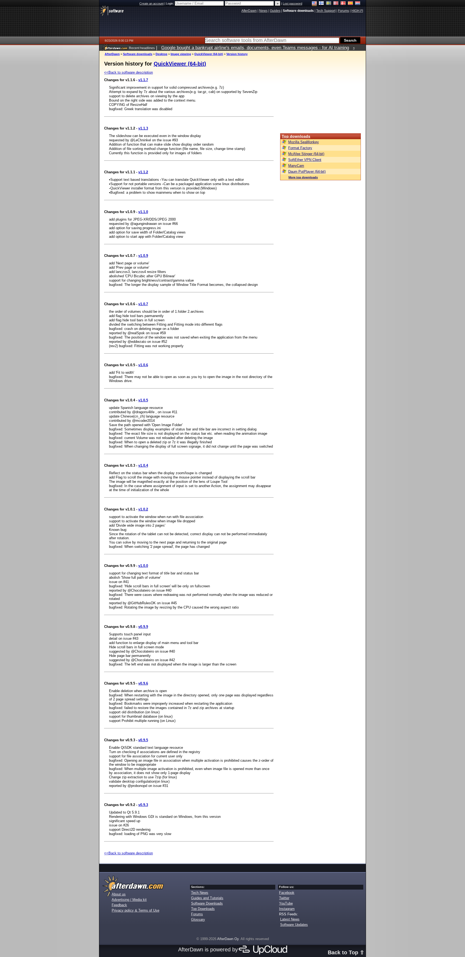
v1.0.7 (143, 304)
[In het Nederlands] (357, 3)
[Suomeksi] (321, 3)
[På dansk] (343, 3)
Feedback (119, 905)
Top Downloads (203, 909)
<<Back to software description (128, 72)
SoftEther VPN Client (304, 160)
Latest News (290, 919)
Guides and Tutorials (207, 898)
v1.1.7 (143, 80)
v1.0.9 (143, 256)
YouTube (286, 903)
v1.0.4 (143, 465)
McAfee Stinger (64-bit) (306, 154)
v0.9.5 (143, 740)
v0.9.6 (143, 683)
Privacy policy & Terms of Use (135, 910)
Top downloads (296, 136)
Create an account (151, 3)
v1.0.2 (143, 509)
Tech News (199, 893)
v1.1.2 (143, 172)
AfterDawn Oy (228, 939)
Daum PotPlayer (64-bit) (307, 172)
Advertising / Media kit (129, 900)
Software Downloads (207, 903)
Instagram (287, 909)
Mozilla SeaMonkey (303, 142)
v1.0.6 (143, 365)
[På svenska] (328, 3)
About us (119, 894)
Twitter (284, 898)
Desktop (161, 54)
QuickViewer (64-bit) (208, 54)
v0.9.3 (143, 805)
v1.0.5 (143, 400)
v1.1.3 (143, 128)
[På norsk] (336, 3)
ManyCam (296, 166)
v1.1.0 (143, 212)
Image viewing (181, 54)
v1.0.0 (143, 566)
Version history (237, 54)
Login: (170, 3)
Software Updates (294, 925)
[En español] (350, 3)
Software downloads (137, 54)
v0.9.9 (143, 627)
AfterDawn (112, 54)
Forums (197, 914)
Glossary (198, 920)
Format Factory (300, 148)
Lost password (292, 3)
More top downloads (303, 177)
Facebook (286, 893)
